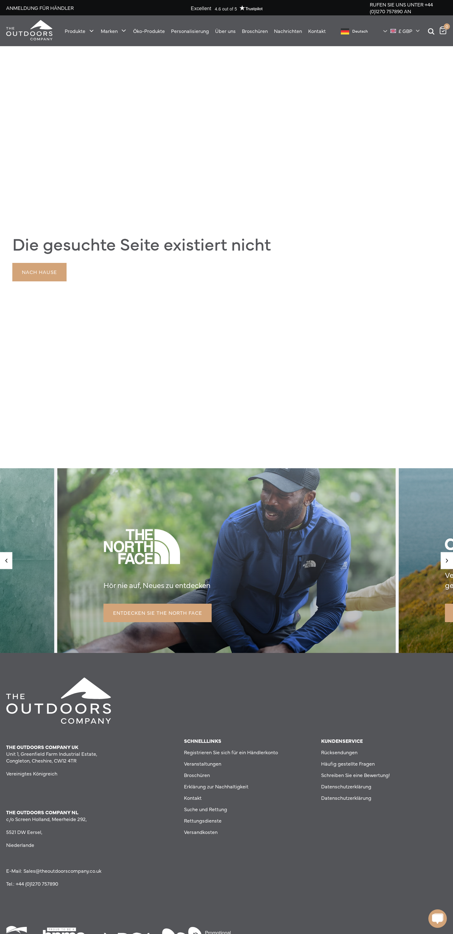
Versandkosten (201, 831)
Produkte (75, 30)
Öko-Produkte (149, 30)
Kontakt (317, 30)
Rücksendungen (339, 752)
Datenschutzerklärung (346, 786)
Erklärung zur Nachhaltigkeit (216, 786)
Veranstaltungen (202, 763)
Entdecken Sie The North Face (157, 612)
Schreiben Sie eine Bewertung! (355, 774)
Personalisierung (190, 30)
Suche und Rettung (205, 809)
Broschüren (255, 30)
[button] (6, 560)
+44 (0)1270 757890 (401, 7)
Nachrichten (288, 30)
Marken (109, 30)
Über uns (225, 30)
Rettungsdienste (203, 820)
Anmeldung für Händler (40, 7)
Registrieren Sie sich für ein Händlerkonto (231, 752)
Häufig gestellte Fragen (348, 763)
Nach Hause (39, 271)
